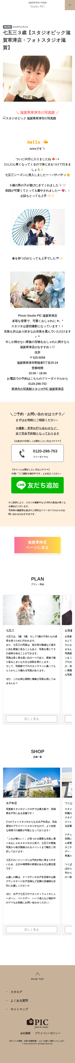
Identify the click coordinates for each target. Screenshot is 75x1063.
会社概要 (25, 1033)
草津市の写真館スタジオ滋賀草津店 (37, 388)
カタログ (16, 991)
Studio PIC (37, 6)
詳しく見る (31, 718)
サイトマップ (19, 1009)
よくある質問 (19, 1000)
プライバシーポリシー (47, 1033)
